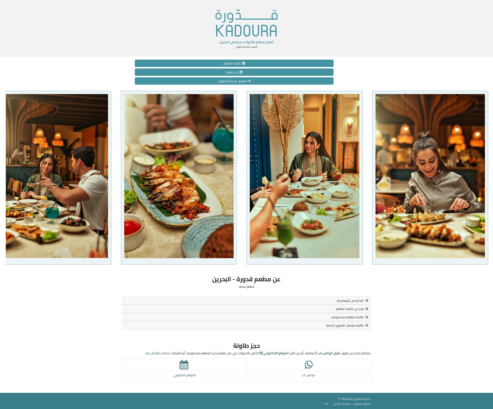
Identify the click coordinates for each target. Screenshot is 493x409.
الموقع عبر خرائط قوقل (233, 81)
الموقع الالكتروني (184, 375)
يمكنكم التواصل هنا (158, 353)
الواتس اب (308, 375)
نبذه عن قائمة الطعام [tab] (350, 309)
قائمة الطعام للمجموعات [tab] (347, 317)
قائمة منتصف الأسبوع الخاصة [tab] (345, 325)
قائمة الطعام (232, 63)
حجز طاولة (233, 72)
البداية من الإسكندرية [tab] (350, 300)
